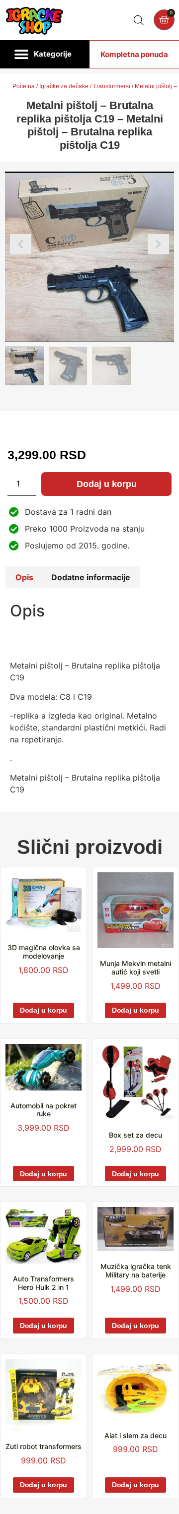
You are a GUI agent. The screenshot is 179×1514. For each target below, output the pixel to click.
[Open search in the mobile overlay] (139, 20)
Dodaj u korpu (107, 484)
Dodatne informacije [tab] (90, 577)
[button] (45, 54)
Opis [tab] (24, 577)
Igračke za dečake (64, 86)
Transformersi (111, 86)
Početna (23, 86)
